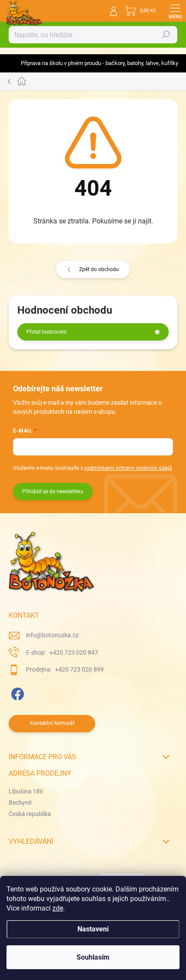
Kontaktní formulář (52, 723)
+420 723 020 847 (73, 652)
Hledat (166, 35)
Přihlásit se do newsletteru (52, 491)
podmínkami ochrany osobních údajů (128, 468)
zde (57, 908)
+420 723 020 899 (79, 669)
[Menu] (175, 11)
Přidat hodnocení (46, 332)
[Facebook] (16, 692)
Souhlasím (93, 957)
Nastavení (93, 929)
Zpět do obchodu (99, 269)
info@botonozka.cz (52, 635)
